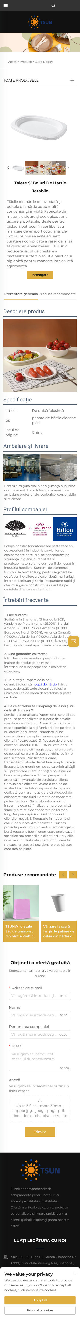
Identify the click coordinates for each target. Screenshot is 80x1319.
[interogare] (73, 641)
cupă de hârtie (46, 684)
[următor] (68, 167)
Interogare (40, 275)
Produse (26, 61)
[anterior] (8, 167)
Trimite (40, 1132)
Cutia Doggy (44, 61)
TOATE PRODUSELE (21, 80)
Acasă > (13, 61)
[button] (63, 874)
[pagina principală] (40, 22)
